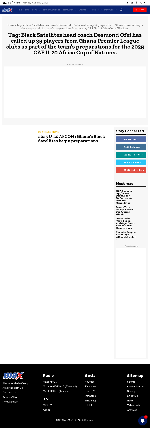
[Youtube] (145, 3)
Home (10, 25)
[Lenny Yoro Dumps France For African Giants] (142, 210)
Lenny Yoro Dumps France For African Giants (125, 211)
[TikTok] (136, 3)
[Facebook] (127, 3)
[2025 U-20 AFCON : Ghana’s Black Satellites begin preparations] (18, 137)
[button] (121, 9)
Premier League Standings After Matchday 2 (126, 236)
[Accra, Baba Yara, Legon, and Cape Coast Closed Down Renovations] (142, 221)
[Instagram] (132, 3)
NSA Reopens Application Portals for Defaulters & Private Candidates (124, 197)
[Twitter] (141, 3)
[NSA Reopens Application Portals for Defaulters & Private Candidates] (142, 194)
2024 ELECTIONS (48, 132)
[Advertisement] (75, 92)
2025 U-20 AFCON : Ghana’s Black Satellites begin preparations (71, 138)
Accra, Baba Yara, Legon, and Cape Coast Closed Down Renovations (125, 223)
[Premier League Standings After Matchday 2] (142, 235)
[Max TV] (7, 10)
